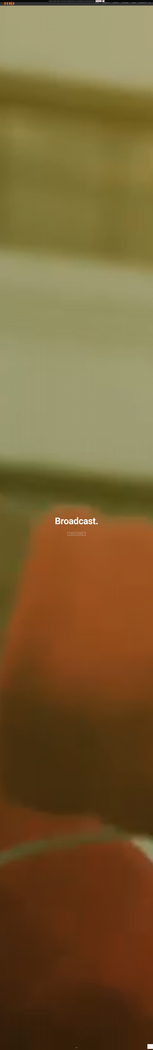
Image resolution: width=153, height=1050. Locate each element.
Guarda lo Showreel (76, 533)
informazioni (98, 1)
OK (103, 1)
